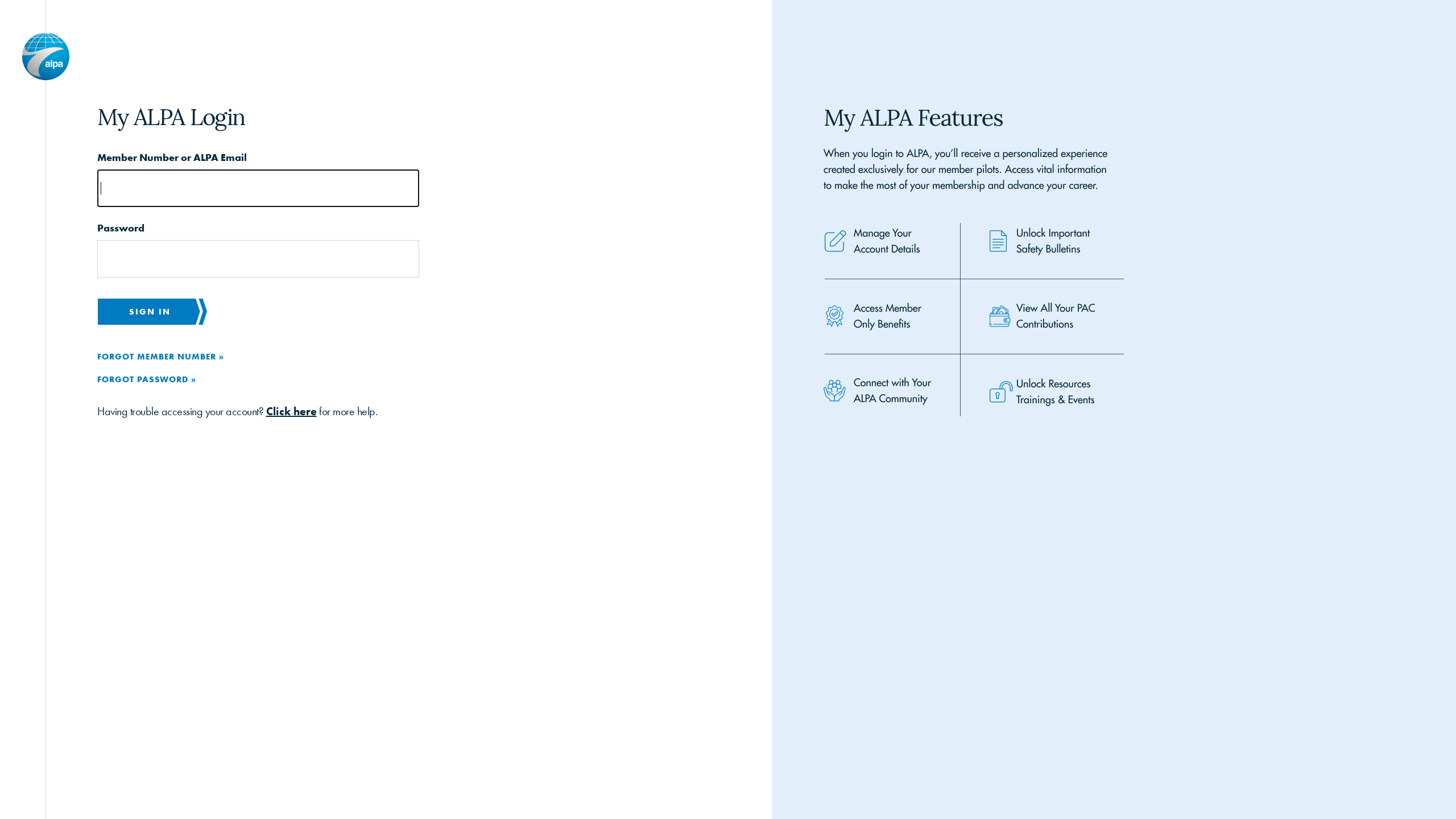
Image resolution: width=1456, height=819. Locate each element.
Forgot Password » (146, 379)
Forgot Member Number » (160, 356)
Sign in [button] (150, 311)
